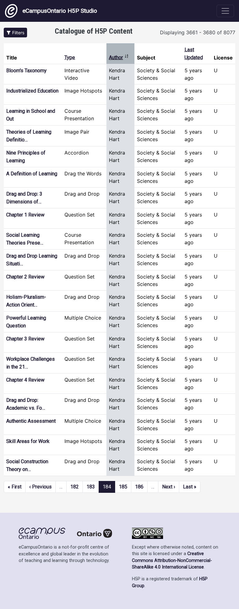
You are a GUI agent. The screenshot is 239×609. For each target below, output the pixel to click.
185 (123, 487)
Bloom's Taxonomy (26, 71)
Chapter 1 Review (25, 215)
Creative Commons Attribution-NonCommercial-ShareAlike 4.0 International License (172, 560)
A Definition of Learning (31, 174)
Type (69, 57)
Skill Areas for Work (27, 441)
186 (139, 487)
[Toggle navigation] (225, 11)
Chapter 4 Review (25, 380)
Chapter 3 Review (25, 339)
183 (91, 487)
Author (119, 57)
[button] (15, 32)
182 (74, 487)
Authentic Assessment (31, 421)
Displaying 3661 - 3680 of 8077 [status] (197, 32)
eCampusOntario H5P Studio (59, 10)
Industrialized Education (32, 91)
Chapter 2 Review (25, 277)
